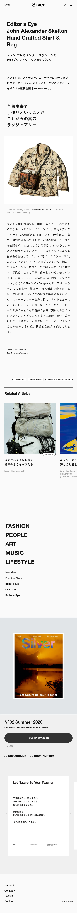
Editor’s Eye (12, 595)
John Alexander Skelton (44, 210)
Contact (8, 901)
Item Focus (12, 584)
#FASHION (19, 380)
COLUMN (10, 590)
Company (9, 891)
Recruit (8, 896)
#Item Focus (36, 380)
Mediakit (9, 886)
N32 (7, 5)
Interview (10, 572)
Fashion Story (13, 578)
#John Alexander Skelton (59, 380)
